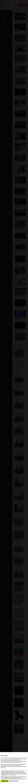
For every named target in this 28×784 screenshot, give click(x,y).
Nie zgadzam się (14, 781)
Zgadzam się (5, 781)
